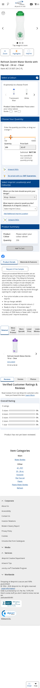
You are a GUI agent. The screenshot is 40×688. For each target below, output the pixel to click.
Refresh (20, 488)
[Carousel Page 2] (20, 43)
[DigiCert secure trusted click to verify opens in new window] (9, 614)
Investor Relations (9, 522)
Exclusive (20, 475)
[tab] (9, 262)
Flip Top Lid (19, 478)
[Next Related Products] (36, 354)
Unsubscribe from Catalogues (13, 541)
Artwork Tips (7, 563)
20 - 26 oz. (20, 471)
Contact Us (6, 516)
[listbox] (20, 209)
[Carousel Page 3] (22, 43)
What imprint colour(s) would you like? (18, 204)
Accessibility (6, 511)
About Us (5, 506)
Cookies (5, 536)
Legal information (8, 588)
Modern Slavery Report (11, 527)
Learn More (30, 395)
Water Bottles (20, 459)
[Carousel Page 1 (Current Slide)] (17, 43)
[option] (13, 94)
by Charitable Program (14, 568)
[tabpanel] (20, 410)
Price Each (24, 143)
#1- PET (20, 468)
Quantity (8, 143)
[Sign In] (31, 4)
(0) (37, 4)
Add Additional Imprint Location (16, 213)
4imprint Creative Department (13, 558)
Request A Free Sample (15, 269)
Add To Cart (19, 248)
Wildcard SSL (6, 619)
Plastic (20, 481)
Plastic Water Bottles (20, 485)
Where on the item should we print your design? (19, 192)
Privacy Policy (7, 532)
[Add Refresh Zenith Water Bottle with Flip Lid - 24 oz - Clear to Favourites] (3, 13)
